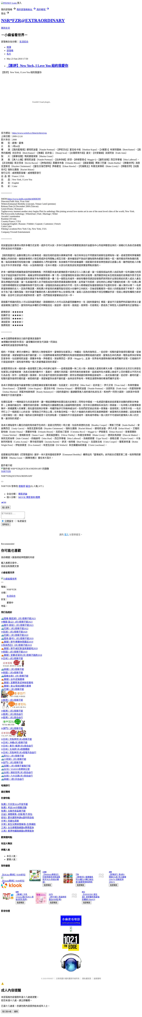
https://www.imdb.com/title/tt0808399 (24, 199)
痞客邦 (22, 486)
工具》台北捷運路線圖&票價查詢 (17, 827)
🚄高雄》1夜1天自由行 (12, 779)
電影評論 (22, 494)
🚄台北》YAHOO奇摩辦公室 (15, 769)
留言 (28, 486)
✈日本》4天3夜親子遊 (12, 658)
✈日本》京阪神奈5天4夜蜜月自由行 (18, 752)
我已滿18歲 (6, 1011)
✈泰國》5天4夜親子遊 (12, 672)
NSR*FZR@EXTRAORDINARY (33, 20)
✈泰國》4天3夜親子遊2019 (14, 652)
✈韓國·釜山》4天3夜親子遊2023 (16, 622)
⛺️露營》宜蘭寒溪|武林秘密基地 (17, 682)
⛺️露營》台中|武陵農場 (12, 679)
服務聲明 (97, 978)
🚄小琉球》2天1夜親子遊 (13, 759)
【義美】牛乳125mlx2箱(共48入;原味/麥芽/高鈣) (25, 896)
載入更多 (5, 507)
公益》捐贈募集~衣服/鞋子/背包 (16, 814)
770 (77, 874)
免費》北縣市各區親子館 (13, 811)
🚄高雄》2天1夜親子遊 (12, 669)
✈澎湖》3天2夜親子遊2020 (14, 632)
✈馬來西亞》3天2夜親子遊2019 (16, 645)
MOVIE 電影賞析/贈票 (29, 497)
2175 (51, 894)
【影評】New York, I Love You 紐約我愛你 (37, 65)
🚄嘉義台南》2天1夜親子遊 (14, 676)
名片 (9, 54)
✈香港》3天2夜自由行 (12, 714)
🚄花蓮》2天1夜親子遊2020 (14, 635)
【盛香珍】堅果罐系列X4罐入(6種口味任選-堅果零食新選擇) (84, 879)
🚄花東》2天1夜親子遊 (12, 689)
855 (83, 892)
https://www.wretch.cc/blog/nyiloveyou (29, 133)
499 (110, 872)
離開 (16, 1011)
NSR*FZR (6, 471)
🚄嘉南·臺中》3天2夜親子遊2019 (17, 638)
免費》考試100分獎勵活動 (14, 807)
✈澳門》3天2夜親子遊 (12, 728)
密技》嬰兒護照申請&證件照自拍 (17, 817)
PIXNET (50, 978)
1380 (44, 872)
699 (17, 892)
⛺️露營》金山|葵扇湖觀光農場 (16, 686)
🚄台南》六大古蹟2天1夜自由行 (17, 776)
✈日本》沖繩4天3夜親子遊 (14, 742)
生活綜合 (23, 42)
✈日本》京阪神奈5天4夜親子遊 (16, 739)
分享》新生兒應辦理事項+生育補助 (18, 824)
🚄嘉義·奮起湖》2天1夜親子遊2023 (18, 618)
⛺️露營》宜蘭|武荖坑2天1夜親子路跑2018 (21, 655)
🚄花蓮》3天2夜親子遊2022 (14, 628)
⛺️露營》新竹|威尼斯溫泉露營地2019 (19, 648)
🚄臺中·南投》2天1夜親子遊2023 (17, 625)
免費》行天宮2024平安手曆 (14, 804)
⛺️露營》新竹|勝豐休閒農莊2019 (17, 642)
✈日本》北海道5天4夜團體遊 (15, 749)
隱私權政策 (86, 978)
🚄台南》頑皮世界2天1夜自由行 (17, 772)
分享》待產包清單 (10, 821)
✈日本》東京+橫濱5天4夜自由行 (17, 746)
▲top (3, 502)
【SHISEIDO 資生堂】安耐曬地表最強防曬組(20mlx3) (90, 896)
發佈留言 (5, 524)
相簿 (9, 47)
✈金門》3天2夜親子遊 (12, 762)
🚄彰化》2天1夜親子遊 (12, 756)
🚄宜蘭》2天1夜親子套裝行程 (16, 766)
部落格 (10, 50)
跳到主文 (5, 28)
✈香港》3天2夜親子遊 (12, 700)
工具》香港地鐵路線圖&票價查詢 (17, 831)
